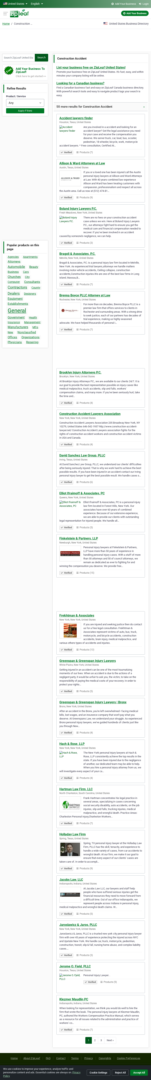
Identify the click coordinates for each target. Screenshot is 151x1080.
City (27, 277)
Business (13, 271)
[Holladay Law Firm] (71, 849)
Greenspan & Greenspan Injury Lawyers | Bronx (92, 702)
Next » (110, 1040)
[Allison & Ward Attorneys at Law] (71, 179)
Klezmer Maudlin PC (73, 999)
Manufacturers (18, 327)
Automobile (16, 267)
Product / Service (16, 96)
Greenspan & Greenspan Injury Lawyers (87, 661)
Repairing (32, 342)
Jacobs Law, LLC (71, 880)
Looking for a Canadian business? (80, 83)
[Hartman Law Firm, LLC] (71, 804)
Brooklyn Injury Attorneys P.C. (80, 372)
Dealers (14, 293)
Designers (30, 293)
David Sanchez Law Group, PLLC (82, 455)
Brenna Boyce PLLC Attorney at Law (84, 295)
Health (33, 317)
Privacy (88, 1058)
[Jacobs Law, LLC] (71, 895)
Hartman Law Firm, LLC (76, 789)
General (17, 310)
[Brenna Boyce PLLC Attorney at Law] (71, 311)
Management (32, 322)
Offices (12, 337)
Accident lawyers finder (76, 118)
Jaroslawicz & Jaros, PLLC (78, 925)
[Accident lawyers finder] (71, 133)
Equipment (15, 299)
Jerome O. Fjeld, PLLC (75, 966)
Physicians (15, 342)
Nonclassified (26, 332)
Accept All (139, 1072)
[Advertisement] (75, 39)
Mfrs (35, 327)
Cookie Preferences (128, 1058)
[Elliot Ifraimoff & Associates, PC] (71, 508)
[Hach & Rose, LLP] (71, 759)
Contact (60, 1058)
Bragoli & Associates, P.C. (77, 254)
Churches (14, 277)
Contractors (17, 287)
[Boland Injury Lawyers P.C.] (71, 224)
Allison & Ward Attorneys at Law (82, 163)
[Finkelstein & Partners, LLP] (71, 554)
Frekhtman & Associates (76, 615)
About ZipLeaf (31, 1058)
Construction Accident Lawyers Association (90, 414)
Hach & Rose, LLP (72, 744)
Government (16, 317)
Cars (26, 271)
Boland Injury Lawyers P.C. (78, 209)
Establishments (18, 304)
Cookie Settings (98, 1072)
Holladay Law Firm (72, 834)
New (10, 332)
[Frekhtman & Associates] (71, 631)
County (35, 287)
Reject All (120, 1072)
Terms (75, 1058)
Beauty (33, 267)
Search (41, 57)
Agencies (13, 256)
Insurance (14, 322)
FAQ (48, 1058)
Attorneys (14, 261)
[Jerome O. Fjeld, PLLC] (71, 982)
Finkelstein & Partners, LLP (78, 538)
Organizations (30, 337)
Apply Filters (25, 110)
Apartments (30, 256)
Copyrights (105, 1058)
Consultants (32, 282)
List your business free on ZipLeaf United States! (90, 67)
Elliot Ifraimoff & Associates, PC (82, 493)
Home (6, 23)
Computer (14, 281)
